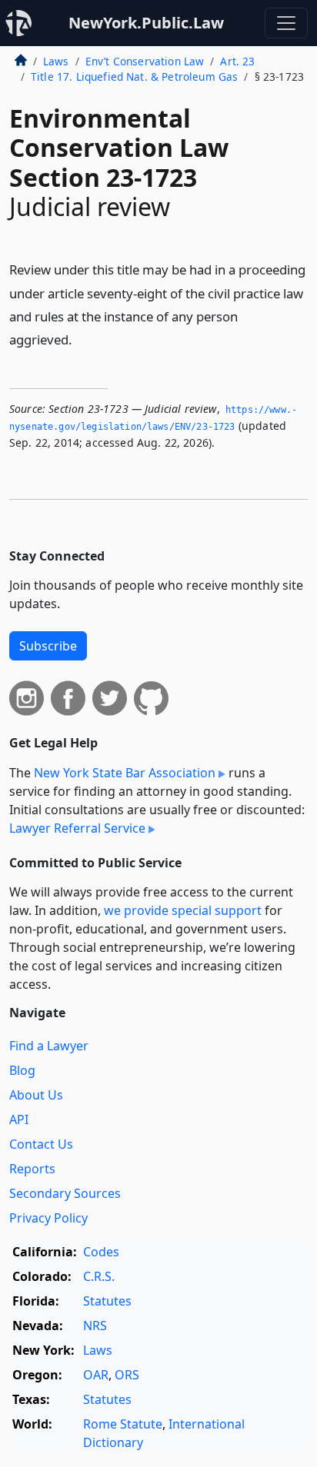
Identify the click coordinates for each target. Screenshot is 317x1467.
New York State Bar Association (124, 772)
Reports (32, 1168)
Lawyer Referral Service (77, 828)
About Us (36, 1094)
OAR (95, 1374)
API (18, 1119)
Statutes (107, 1300)
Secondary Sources (65, 1193)
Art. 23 (237, 61)
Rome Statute (122, 1423)
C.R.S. (99, 1276)
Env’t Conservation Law (145, 61)
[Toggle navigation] (286, 23)
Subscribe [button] (48, 645)
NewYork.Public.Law (146, 22)
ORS (127, 1374)
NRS (95, 1325)
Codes (101, 1251)
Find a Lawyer (48, 1045)
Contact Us (41, 1144)
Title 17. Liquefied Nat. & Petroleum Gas (134, 76)
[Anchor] (81, 338)
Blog (22, 1070)
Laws (56, 61)
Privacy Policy (48, 1217)
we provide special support (183, 910)
